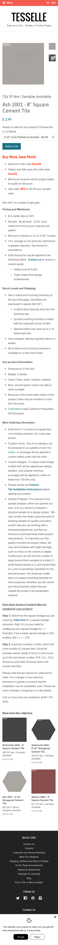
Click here (14, 409)
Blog (29, 878)
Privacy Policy (33, 930)
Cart (53, 2)
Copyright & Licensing (29, 873)
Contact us (35, 259)
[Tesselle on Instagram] (40, 898)
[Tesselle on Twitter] (18, 898)
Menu (9, 2)
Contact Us (29, 844)
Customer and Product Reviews (29, 852)
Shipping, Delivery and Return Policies (29, 861)
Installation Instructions (27, 489)
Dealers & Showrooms (29, 869)
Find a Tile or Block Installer (29, 882)
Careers (29, 848)
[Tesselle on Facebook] (25, 898)
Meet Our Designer (29, 856)
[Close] (55, 917)
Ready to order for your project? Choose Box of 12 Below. (27, 129)
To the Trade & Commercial (29, 865)
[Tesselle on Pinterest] (33, 898)
